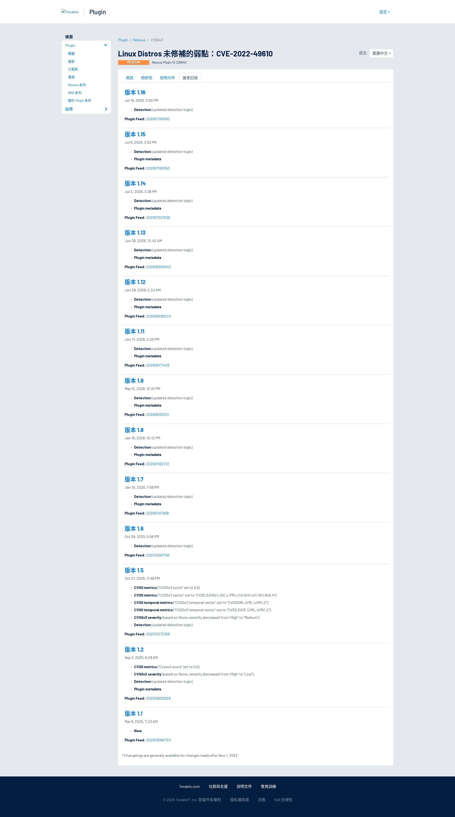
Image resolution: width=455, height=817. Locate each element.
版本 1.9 (134, 380)
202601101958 (157, 513)
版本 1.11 (134, 331)
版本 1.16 (135, 92)
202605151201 (157, 414)
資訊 (129, 77)
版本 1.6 (134, 528)
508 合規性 (283, 799)
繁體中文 (380, 53)
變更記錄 (190, 77)
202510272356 (158, 634)
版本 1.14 (135, 183)
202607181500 (157, 118)
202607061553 (158, 168)
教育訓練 (268, 786)
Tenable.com (189, 786)
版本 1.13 (135, 232)
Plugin (97, 11)
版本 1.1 (133, 713)
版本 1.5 (134, 570)
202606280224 (158, 316)
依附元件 (167, 77)
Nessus (139, 39)
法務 (261, 799)
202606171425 (157, 365)
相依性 (146, 77)
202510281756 (157, 555)
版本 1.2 (134, 649)
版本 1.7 (134, 479)
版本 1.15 (135, 134)
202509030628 (158, 698)
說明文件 (244, 786)
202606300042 (158, 266)
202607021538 (158, 217)
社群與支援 (218, 786)
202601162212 (157, 463)
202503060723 (158, 740)
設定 (383, 11)
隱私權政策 (239, 799)
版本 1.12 (135, 281)
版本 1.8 (134, 429)
